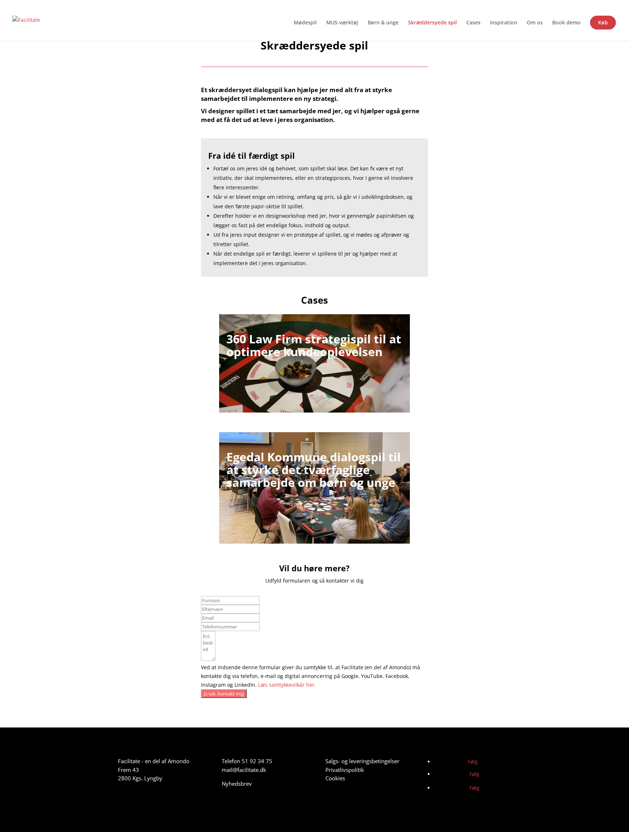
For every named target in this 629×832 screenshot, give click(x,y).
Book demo (566, 23)
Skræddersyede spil (432, 23)
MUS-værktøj (342, 23)
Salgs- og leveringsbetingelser (362, 761)
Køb (603, 22)
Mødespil (305, 23)
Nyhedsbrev (237, 783)
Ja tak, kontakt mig (224, 693)
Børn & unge (383, 23)
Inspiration (503, 23)
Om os (535, 23)
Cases (473, 23)
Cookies (335, 778)
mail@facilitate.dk (244, 769)
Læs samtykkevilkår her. (287, 684)
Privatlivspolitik (344, 769)
